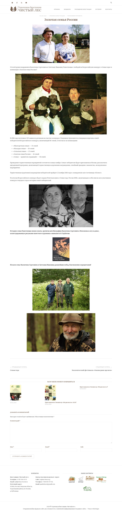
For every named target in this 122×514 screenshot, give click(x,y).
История (98, 9)
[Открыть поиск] (111, 2)
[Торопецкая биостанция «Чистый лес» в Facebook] (17, 3)
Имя (12, 447)
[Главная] (25, 11)
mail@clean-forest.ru (21, 482)
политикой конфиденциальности (67, 509)
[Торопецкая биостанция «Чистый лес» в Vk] (12, 3)
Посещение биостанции (83, 9)
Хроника (57, 9)
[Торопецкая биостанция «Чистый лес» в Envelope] (26, 3)
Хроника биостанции (57, 15)
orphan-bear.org (45, 479)
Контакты (108, 9)
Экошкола (67, 9)
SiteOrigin (96, 509)
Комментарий (15, 421)
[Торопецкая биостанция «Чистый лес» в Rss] (22, 3)
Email (47, 447)
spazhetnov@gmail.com (47, 484)
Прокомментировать (74, 15)
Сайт (81, 447)
